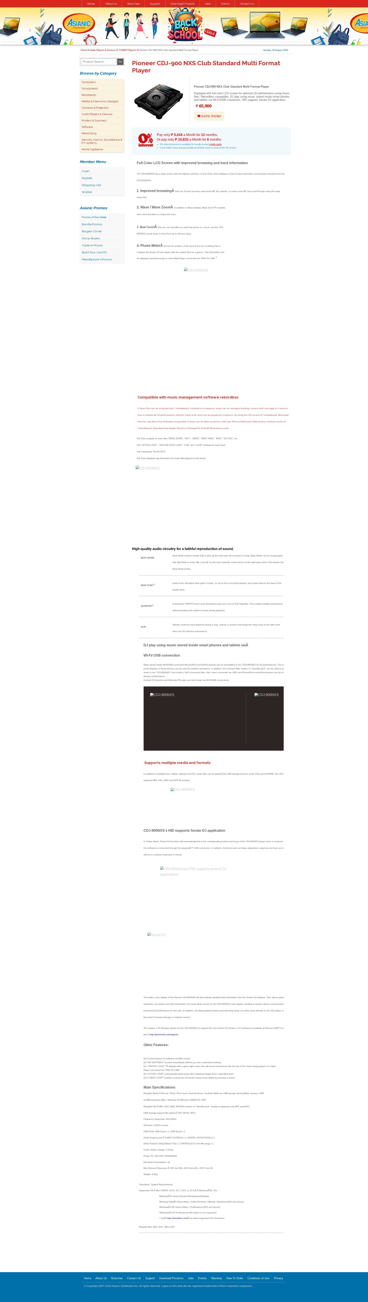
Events (225, 3)
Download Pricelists (171, 1278)
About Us (111, 3)
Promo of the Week (94, 217)
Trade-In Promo (92, 245)
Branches (133, 3)
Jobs (208, 3)
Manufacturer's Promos (97, 259)
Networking (89, 133)
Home (91, 3)
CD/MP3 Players (127, 50)
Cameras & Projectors (95, 107)
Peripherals (89, 95)
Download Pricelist (182, 3)
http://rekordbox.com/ (177, 1218)
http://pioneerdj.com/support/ (164, 1034)
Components (90, 88)
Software (87, 126)
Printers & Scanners (94, 120)
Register (87, 178)
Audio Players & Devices (102, 50)
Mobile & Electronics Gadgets (100, 101)
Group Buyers (91, 238)
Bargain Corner (92, 231)
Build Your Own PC (94, 252)
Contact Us (247, 3)
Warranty (216, 1278)
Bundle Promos (92, 224)
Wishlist (87, 192)
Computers (89, 82)
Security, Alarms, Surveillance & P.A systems (102, 141)
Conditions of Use (258, 1278)
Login (85, 171)
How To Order (234, 1278)
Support (155, 3)
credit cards (215, 144)
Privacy (278, 1278)
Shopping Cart (91, 185)
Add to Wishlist (210, 116)
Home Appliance (92, 149)
